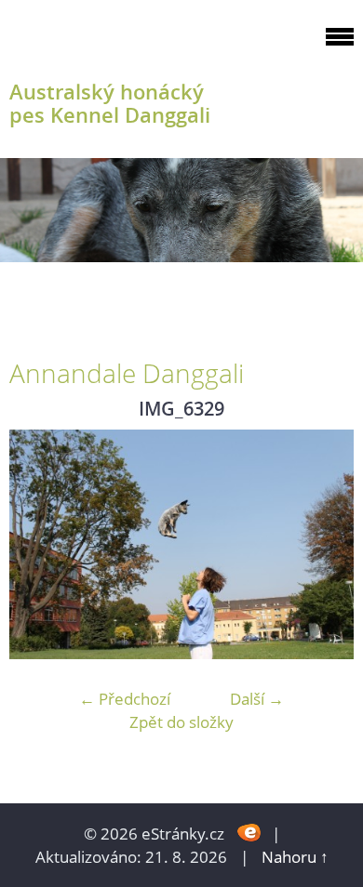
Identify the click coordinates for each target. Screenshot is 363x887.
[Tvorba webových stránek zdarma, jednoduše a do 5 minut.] (249, 831)
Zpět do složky (181, 722)
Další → (257, 698)
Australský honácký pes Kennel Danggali (109, 103)
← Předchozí (124, 698)
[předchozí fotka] (39, 544)
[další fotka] (323, 544)
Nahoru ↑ (295, 856)
